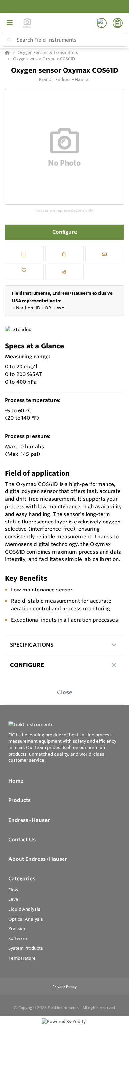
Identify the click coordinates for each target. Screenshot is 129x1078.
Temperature (22, 957)
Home (15, 781)
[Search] (8, 40)
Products (19, 800)
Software (17, 938)
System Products (25, 948)
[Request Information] (104, 254)
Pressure (17, 928)
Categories (21, 878)
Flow (13, 889)
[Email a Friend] (64, 272)
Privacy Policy (64, 986)
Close (64, 692)
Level (14, 899)
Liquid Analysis (24, 909)
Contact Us (22, 839)
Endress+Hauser (72, 79)
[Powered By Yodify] (64, 1027)
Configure (64, 232)
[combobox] (64, 39)
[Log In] (102, 23)
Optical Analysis (25, 919)
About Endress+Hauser (37, 859)
